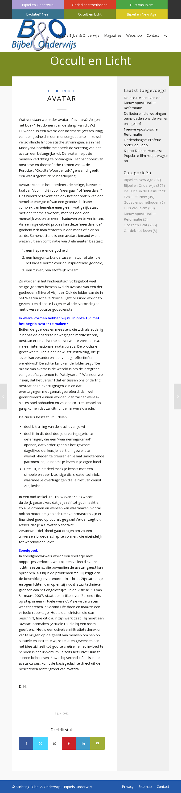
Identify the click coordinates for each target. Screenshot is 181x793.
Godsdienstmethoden (89, 4)
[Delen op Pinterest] (69, 743)
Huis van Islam (141, 4)
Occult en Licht (90, 14)
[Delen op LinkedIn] (83, 743)
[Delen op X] (40, 743)
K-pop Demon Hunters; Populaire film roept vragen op (146, 155)
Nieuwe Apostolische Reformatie (141, 132)
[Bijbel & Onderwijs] (44, 35)
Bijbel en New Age (141, 14)
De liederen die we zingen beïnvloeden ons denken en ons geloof (146, 118)
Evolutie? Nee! (37, 14)
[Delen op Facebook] (26, 743)
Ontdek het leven (138, 230)
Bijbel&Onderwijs (78, 786)
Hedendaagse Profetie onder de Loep (142, 142)
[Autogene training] (3, 396)
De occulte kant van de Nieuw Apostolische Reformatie (142, 102)
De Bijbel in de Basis (140, 191)
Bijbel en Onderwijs (37, 4)
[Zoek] (165, 35)
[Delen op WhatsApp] (55, 743)
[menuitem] (38, 4)
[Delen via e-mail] (97, 743)
